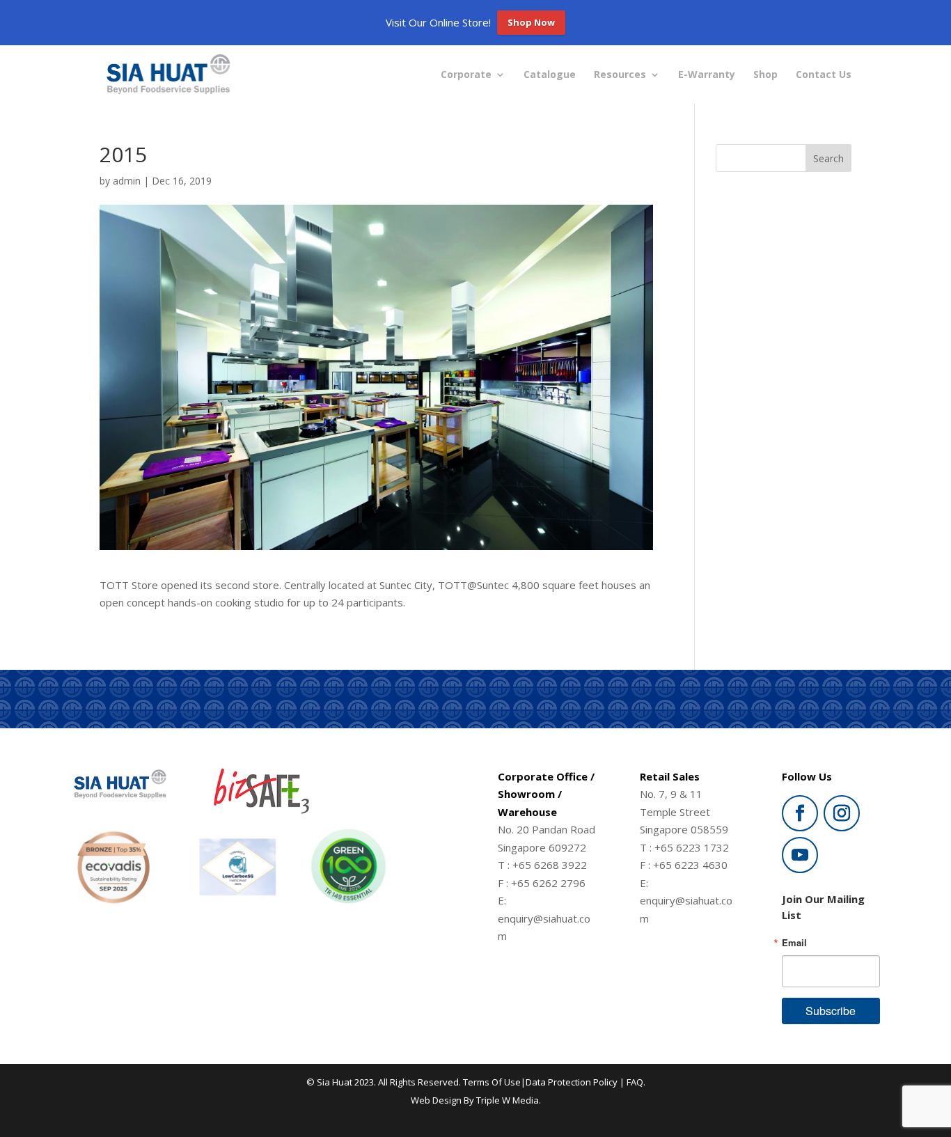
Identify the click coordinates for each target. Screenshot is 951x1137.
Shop (765, 75)
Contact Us (823, 75)
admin (127, 180)
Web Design (436, 1100)
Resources (620, 75)
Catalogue (550, 75)
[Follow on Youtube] (800, 855)
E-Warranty (706, 75)
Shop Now (531, 22)
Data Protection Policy (572, 1082)
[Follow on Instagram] (842, 813)
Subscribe (830, 1011)
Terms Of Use (492, 1082)
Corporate (466, 75)
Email (794, 942)
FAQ (635, 1082)
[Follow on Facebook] (800, 813)
